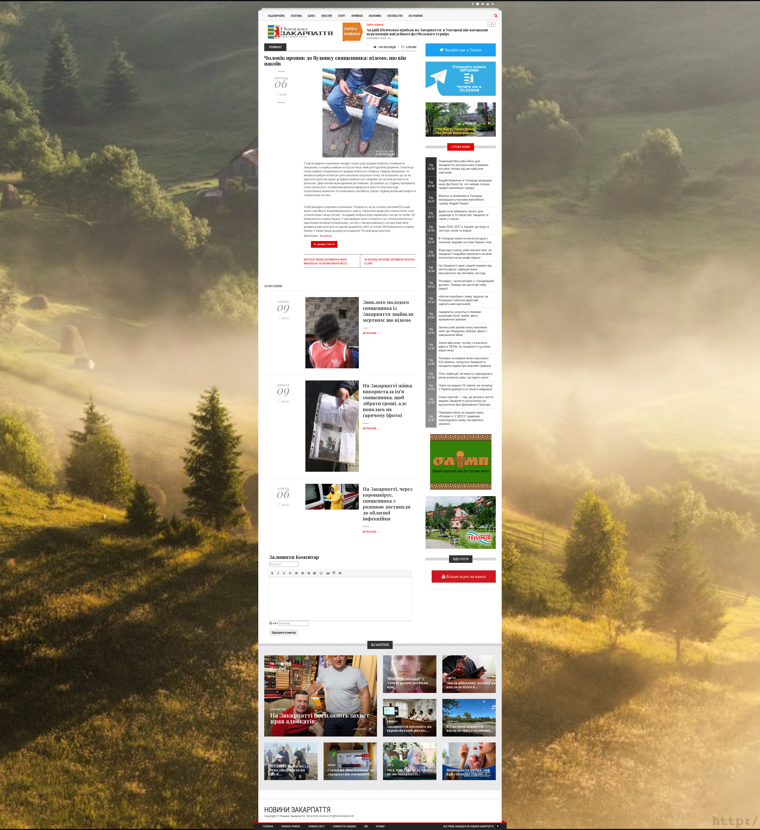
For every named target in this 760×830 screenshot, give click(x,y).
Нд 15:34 (431, 269)
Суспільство (395, 15)
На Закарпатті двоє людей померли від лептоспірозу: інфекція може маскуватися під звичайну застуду (465, 269)
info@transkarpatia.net (341, 816)
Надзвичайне (276, 15)
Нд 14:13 (431, 284)
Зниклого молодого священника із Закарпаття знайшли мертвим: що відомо (388, 311)
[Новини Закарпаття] (302, 32)
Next (494, 25)
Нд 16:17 (431, 214)
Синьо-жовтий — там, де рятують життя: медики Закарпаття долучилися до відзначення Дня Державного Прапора (466, 400)
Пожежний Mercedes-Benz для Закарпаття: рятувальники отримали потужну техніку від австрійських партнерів (463, 166)
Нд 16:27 (431, 199)
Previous (490, 25)
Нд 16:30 (431, 184)
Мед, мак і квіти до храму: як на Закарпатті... (410, 772)
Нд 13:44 (431, 330)
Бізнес (311, 15)
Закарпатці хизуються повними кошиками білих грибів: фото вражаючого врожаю (460, 315)
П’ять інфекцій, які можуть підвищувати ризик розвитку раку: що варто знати (465, 375)
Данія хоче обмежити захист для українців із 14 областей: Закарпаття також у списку (463, 215)
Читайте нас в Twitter (463, 50)
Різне (448, 765)
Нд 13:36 (431, 361)
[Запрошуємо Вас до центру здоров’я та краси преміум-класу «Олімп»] (460, 461)
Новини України (290, 826)
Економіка (375, 15)
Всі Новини (416, 15)
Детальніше (371, 333)
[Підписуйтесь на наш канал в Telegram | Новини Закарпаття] (461, 78)
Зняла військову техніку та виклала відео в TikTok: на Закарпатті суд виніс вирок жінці (465, 346)
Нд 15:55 (431, 228)
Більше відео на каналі (465, 576)
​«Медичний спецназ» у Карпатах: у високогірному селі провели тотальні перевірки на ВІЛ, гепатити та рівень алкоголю (424, 32)
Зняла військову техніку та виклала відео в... (470, 684)
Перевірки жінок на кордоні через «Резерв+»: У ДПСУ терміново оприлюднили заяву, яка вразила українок (461, 418)
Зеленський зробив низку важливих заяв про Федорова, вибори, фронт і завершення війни (463, 331)
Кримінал (357, 15)
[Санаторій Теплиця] (461, 522)
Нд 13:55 (431, 315)
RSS (366, 826)
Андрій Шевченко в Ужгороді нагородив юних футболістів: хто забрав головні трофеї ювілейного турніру (465, 184)
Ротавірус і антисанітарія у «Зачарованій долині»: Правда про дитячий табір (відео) (466, 284)
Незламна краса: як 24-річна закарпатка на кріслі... (289, 770)
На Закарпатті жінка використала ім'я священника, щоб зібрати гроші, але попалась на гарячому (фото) (387, 400)
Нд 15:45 (431, 253)
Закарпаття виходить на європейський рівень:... (409, 728)
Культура (326, 15)
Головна (268, 826)
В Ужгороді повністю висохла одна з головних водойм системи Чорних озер (465, 240)
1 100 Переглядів (386, 47)
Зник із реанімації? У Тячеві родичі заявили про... (407, 683)
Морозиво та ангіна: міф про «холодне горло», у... (468, 772)
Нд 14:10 (431, 300)
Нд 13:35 (431, 375)
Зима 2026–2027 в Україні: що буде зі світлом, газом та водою (464, 228)
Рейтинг (411, 47)
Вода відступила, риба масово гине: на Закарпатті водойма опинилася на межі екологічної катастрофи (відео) (465, 253)
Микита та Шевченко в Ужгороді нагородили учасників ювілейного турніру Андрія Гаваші (461, 199)
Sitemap (380, 826)
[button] (272, 573)
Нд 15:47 (431, 240)
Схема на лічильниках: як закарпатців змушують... (351, 772)
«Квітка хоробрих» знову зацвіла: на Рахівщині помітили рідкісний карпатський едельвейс (463, 300)
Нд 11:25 (431, 418)
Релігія (390, 765)
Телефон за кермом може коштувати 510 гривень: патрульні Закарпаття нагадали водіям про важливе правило (465, 361)
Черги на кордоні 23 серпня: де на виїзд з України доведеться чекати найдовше (465, 387)
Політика (296, 15)
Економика (392, 721)
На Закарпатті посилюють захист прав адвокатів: (320, 718)
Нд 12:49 (431, 400)
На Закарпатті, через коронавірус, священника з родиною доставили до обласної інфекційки (387, 504)
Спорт (342, 15)
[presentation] (272, 573)
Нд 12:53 (431, 387)
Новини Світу (316, 826)
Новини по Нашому (344, 826)
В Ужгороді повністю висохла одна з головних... (469, 728)
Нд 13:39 (431, 346)
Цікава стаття (325, 244)
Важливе (331, 765)
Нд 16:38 (431, 166)
